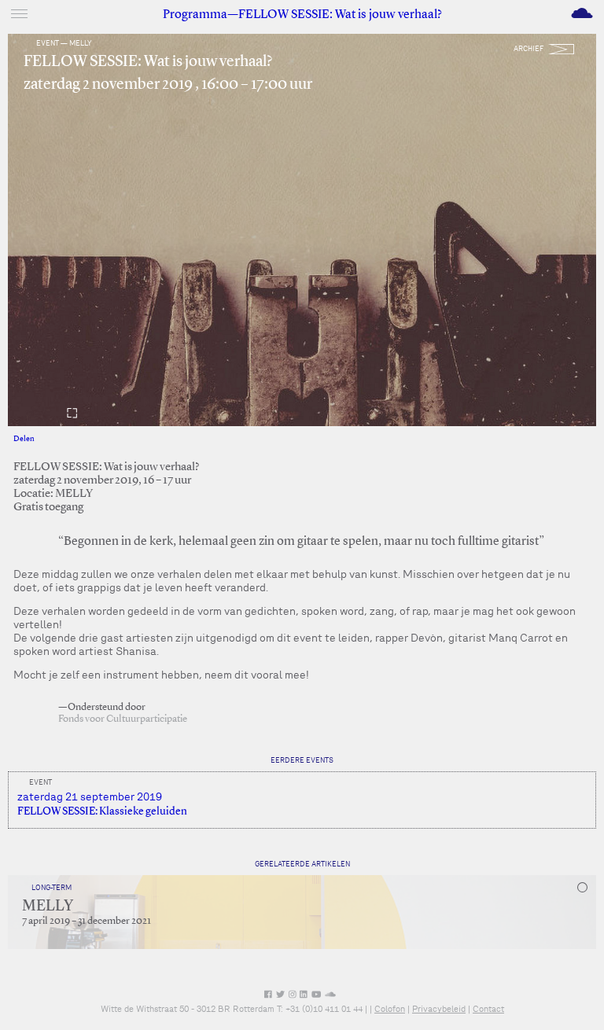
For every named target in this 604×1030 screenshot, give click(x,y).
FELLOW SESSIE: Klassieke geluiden (102, 811)
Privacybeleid (439, 1008)
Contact (488, 1008)
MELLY (47, 906)
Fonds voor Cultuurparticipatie (122, 719)
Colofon (389, 1008)
